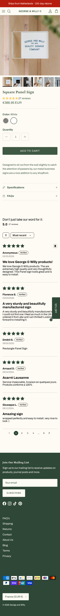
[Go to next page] (50, 433)
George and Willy (17, 605)
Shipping (8, 523)
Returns (7, 529)
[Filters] (6, 235)
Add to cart (30, 150)
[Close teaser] (51, 319)
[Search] (10, 11)
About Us (8, 539)
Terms (6, 550)
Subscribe (14, 493)
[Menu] (3, 11)
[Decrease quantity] (6, 137)
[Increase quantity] (25, 137)
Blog (5, 545)
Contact (7, 534)
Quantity (8, 129)
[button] (10, 98)
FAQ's (6, 518)
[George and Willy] (30, 11)
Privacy (7, 556)
